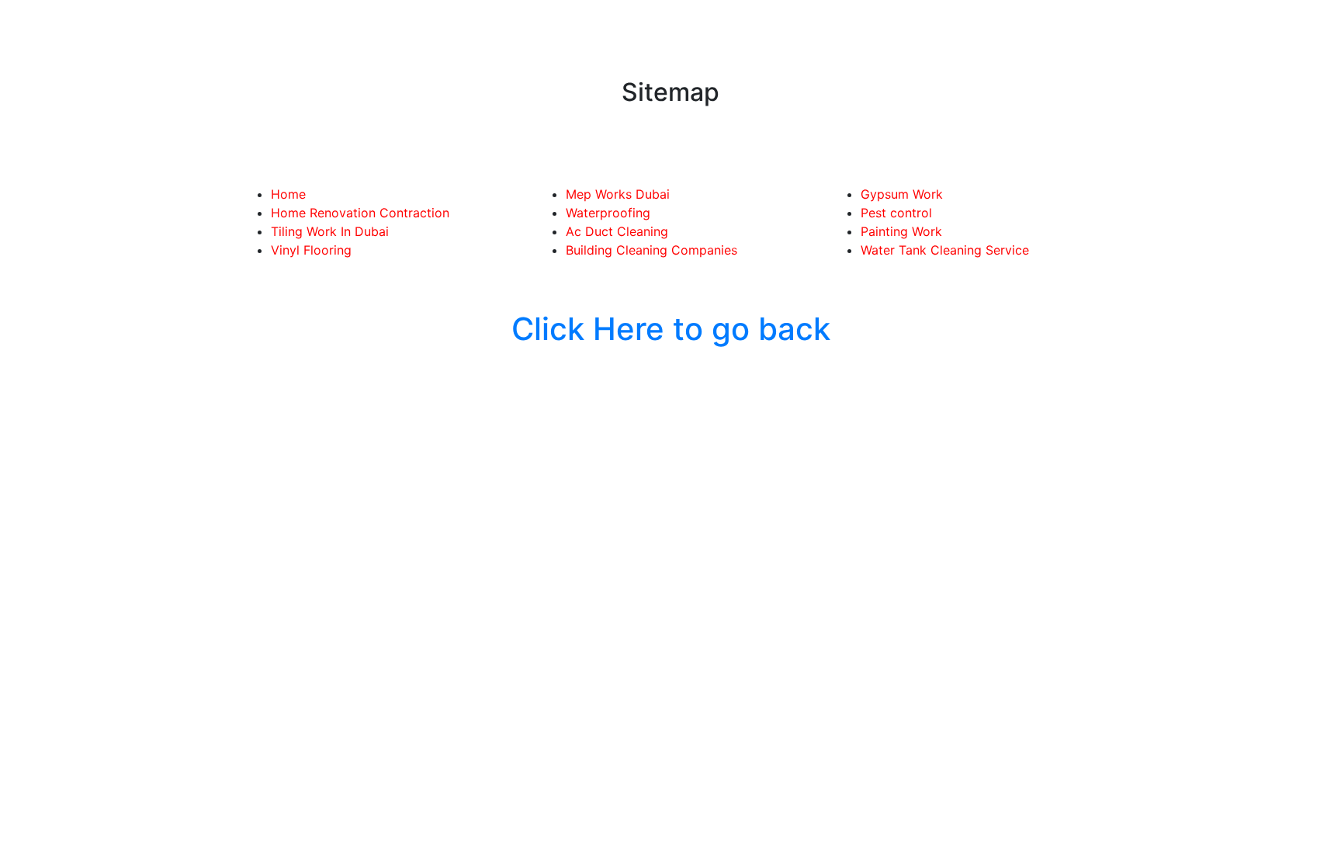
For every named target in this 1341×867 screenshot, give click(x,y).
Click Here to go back (670, 329)
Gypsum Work (902, 194)
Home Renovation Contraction (360, 212)
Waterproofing (608, 212)
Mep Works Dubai (618, 194)
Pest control (896, 212)
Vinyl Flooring (311, 250)
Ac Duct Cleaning (617, 231)
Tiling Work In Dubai (330, 231)
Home (288, 194)
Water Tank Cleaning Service (945, 250)
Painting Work (901, 231)
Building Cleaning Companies (651, 250)
